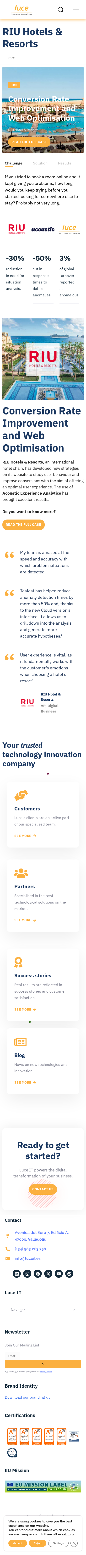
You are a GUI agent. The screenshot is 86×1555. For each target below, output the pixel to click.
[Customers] (43, 814)
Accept (17, 1543)
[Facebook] (38, 1274)
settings (68, 1534)
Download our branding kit (27, 1397)
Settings (58, 1543)
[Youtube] (59, 1274)
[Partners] (43, 896)
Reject (38, 1543)
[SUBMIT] (43, 1364)
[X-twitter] (48, 1274)
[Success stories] (43, 985)
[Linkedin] (17, 1274)
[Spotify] (69, 1274)
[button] (62, 9)
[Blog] (43, 1061)
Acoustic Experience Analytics (32, 493)
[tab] (13, 163)
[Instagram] (27, 1274)
